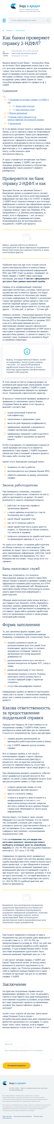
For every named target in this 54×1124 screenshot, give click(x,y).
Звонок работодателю (25, 106)
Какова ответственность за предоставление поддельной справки (26, 118)
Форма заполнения (18, 113)
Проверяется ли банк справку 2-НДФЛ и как (28, 101)
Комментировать (17, 1065)
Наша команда (7, 1118)
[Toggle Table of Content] (4, 96)
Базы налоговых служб (25, 109)
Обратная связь (7, 1116)
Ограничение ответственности (23, 1116)
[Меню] (4, 20)
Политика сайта (38, 1116)
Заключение (15, 123)
